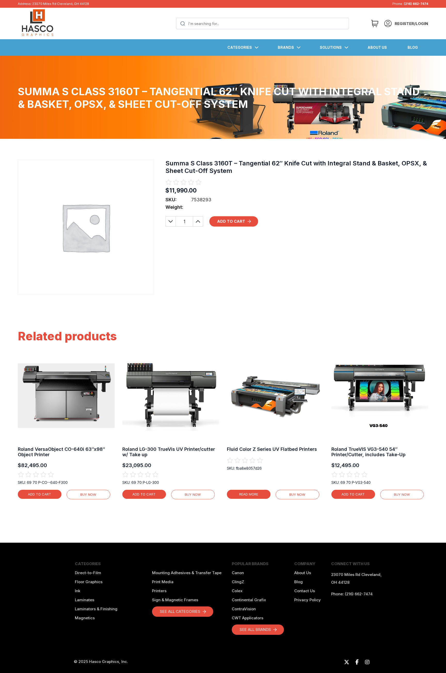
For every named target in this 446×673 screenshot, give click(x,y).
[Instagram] (367, 662)
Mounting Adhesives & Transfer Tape (186, 572)
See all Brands (255, 629)
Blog (413, 47)
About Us (377, 47)
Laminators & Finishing (96, 608)
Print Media (162, 581)
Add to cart (231, 221)
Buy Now (88, 494)
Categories (239, 47)
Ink (77, 590)
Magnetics (85, 617)
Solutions (331, 47)
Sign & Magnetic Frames (175, 599)
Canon (238, 572)
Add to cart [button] (39, 494)
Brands (286, 47)
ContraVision (244, 608)
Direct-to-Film (88, 572)
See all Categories (180, 611)
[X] (346, 662)
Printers (159, 590)
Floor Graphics (88, 581)
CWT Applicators (247, 617)
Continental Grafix (249, 599)
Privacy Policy (307, 599)
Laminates (84, 599)
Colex (237, 590)
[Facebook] (357, 662)
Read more (248, 494)
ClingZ (238, 581)
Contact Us (304, 590)
